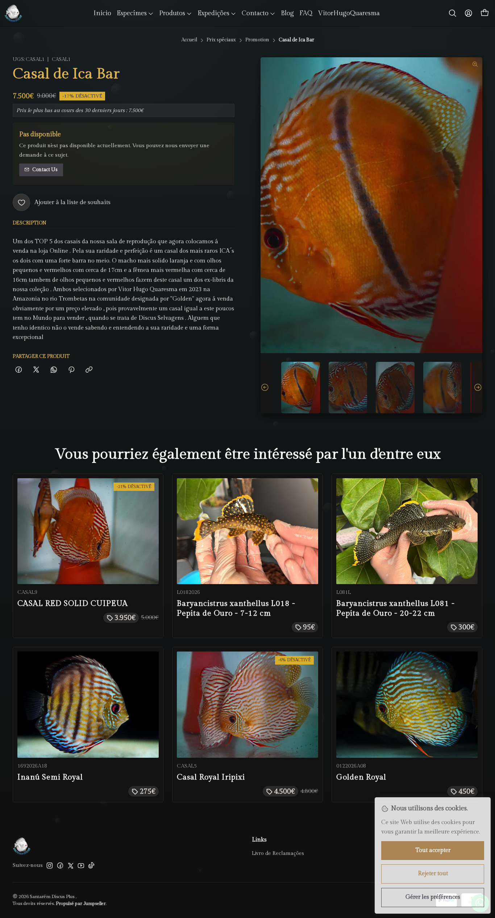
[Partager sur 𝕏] (36, 370)
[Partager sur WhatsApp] (54, 370)
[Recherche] (452, 13)
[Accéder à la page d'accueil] (13, 13)
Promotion (257, 40)
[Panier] (485, 13)
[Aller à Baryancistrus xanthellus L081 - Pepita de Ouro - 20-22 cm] (407, 531)
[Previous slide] (266, 387)
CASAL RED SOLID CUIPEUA (72, 603)
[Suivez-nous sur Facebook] (60, 865)
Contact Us (45, 170)
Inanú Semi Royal (50, 777)
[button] (135, 13)
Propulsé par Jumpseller (81, 903)
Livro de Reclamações (278, 853)
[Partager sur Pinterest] (71, 370)
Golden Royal (361, 777)
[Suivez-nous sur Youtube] (81, 865)
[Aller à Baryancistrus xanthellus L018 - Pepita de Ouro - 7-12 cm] (247, 531)
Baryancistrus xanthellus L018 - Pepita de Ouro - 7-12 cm (236, 608)
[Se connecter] (468, 13)
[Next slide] (476, 387)
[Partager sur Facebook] (19, 370)
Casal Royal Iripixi (211, 777)
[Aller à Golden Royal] (407, 704)
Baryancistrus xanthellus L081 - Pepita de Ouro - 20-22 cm (395, 608)
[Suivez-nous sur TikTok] (91, 865)
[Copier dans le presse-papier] (89, 370)
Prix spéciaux (221, 40)
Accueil (189, 40)
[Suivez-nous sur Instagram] (49, 865)
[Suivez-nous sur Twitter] (70, 865)
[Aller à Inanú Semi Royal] (88, 704)
